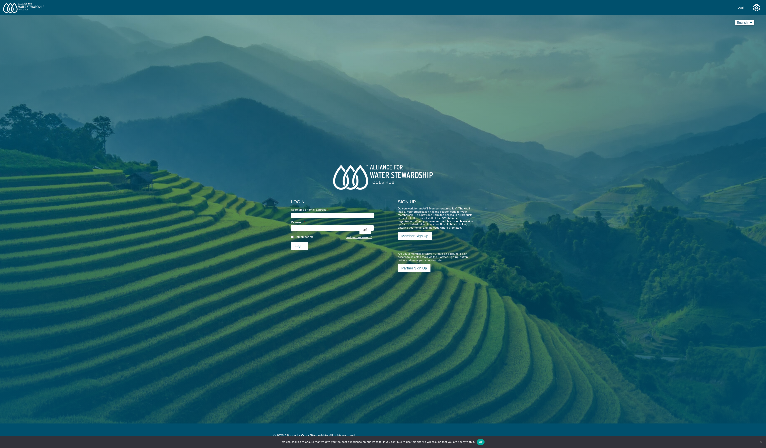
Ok (481, 441)
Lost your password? (359, 237)
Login (741, 7)
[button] (744, 22)
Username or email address (309, 209)
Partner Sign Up (414, 268)
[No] (761, 442)
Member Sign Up (414, 236)
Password (298, 222)
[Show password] (365, 230)
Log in (299, 246)
